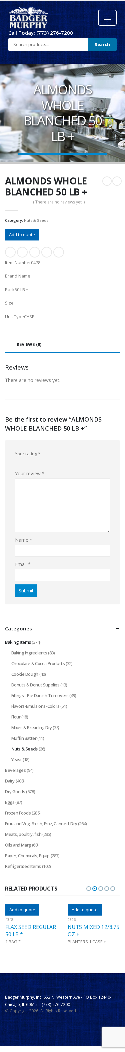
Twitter (22, 252)
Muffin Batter (24, 738)
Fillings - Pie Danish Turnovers (40, 695)
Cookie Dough (24, 674)
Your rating (27, 454)
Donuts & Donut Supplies (35, 685)
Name (23, 540)
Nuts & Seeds (36, 220)
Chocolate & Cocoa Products (38, 663)
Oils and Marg (18, 845)
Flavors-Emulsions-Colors (35, 706)
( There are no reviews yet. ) (59, 202)
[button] (89, 889)
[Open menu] (107, 18)
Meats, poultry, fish (23, 834)
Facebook (10, 252)
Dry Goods (15, 791)
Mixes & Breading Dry (31, 727)
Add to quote (22, 234)
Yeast (16, 759)
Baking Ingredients (29, 653)
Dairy (10, 781)
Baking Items (18, 642)
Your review (30, 473)
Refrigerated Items (23, 866)
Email (58, 252)
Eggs (9, 802)
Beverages (15, 770)
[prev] (107, 181)
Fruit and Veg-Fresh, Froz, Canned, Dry (41, 824)
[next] (117, 181)
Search (102, 44)
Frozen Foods (18, 813)
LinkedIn (34, 252)
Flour (16, 717)
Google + (46, 252)
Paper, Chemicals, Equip (27, 856)
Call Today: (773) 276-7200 (40, 32)
